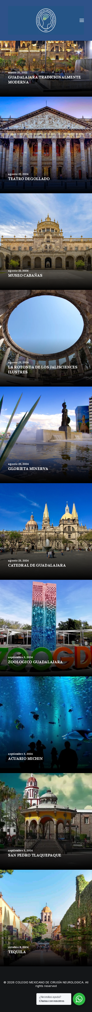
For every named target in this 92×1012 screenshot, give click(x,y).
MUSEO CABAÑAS (25, 275)
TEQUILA (17, 951)
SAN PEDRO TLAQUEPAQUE (34, 855)
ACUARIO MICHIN (25, 758)
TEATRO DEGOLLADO (29, 178)
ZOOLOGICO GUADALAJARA (35, 661)
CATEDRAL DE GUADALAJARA (37, 565)
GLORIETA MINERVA (28, 468)
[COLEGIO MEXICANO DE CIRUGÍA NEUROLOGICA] (46, 20)
